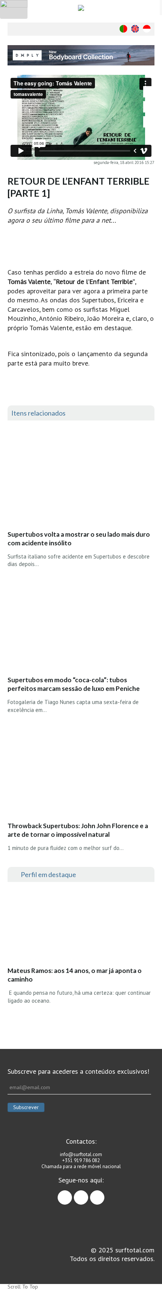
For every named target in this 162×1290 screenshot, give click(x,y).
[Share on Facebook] (148, 91)
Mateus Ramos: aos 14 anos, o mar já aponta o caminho (75, 975)
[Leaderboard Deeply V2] (81, 55)
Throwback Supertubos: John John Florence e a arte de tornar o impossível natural (78, 830)
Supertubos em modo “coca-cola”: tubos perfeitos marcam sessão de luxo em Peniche (74, 684)
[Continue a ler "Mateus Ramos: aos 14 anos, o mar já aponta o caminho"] (64, 926)
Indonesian (147, 29)
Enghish (135, 29)
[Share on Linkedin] (148, 121)
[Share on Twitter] (148, 106)
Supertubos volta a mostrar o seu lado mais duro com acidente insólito (79, 538)
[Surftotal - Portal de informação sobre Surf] (81, 8)
